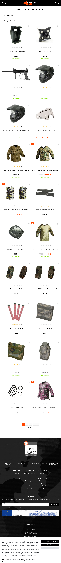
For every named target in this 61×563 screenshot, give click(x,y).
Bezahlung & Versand (29, 473)
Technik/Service (29, 486)
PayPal (5, 560)
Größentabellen (29, 488)
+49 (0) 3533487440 (32, 535)
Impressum (42, 476)
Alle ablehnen (50, 545)
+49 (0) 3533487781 (32, 533)
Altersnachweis (29, 476)
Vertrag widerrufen (42, 491)
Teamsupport (29, 481)
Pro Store (42, 488)
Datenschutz (42, 481)
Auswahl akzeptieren (50, 548)
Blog (29, 478)
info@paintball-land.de (31, 536)
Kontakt (42, 473)
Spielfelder (29, 483)
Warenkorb (17, 478)
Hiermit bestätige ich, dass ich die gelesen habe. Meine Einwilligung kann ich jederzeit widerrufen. (30, 507)
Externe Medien (16, 559)
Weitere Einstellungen (23, 560)
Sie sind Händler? (42, 486)
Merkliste (17, 481)
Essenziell (6, 559)
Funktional (13, 560)
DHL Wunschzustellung (29, 559)
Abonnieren (54, 504)
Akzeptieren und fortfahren (50, 541)
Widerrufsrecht (42, 478)
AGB (42, 483)
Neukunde (17, 476)
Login (17, 473)
